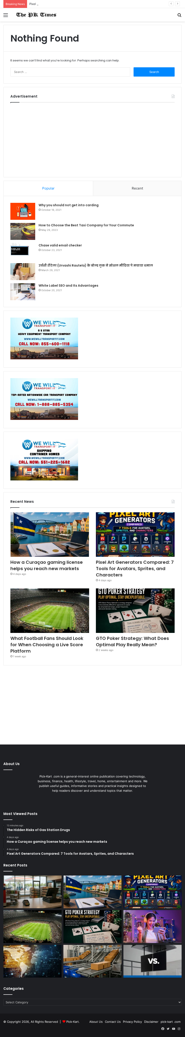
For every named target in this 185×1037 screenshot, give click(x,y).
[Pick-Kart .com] (36, 14)
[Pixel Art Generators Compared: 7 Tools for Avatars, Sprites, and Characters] (135, 534)
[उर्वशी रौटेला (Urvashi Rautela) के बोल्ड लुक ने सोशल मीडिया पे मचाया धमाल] (22, 271)
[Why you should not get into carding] (22, 211)
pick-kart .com (170, 1021)
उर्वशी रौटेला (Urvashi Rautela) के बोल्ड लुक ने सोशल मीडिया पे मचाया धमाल (96, 265)
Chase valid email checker (60, 245)
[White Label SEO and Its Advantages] (22, 291)
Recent (137, 188)
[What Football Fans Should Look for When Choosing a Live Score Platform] (49, 610)
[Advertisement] (92, 138)
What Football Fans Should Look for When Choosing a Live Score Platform (46, 644)
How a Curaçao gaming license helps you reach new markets (46, 565)
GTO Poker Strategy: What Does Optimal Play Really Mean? (132, 641)
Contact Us (113, 1021)
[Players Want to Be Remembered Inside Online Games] (152, 926)
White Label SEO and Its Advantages (68, 285)
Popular (48, 188)
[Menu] (5, 17)
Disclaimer (151, 1021)
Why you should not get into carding (69, 205)
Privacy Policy (132, 1021)
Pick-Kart (72, 1021)
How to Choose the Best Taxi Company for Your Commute (86, 225)
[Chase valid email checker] (22, 251)
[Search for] (179, 17)
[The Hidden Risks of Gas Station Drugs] (32, 891)
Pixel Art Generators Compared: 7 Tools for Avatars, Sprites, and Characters (82, 4)
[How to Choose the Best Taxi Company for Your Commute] (22, 231)
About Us (96, 1021)
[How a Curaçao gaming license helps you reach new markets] (49, 534)
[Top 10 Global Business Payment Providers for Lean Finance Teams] (32, 961)
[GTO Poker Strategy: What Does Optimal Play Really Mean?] (135, 610)
